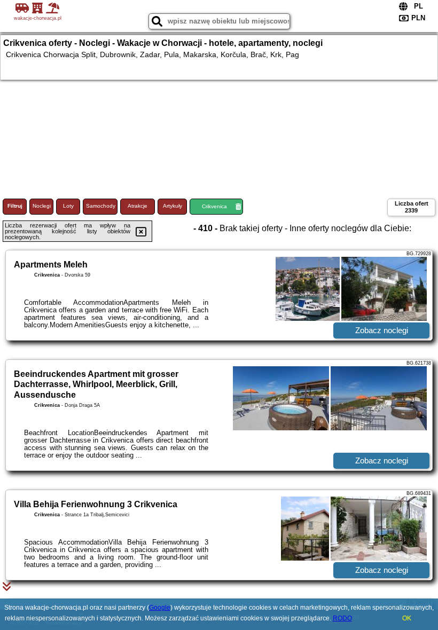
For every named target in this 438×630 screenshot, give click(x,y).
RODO (342, 618)
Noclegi (42, 206)
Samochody (100, 206)
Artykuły (172, 206)
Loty (68, 206)
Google (159, 607)
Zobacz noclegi (381, 330)
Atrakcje (137, 206)
